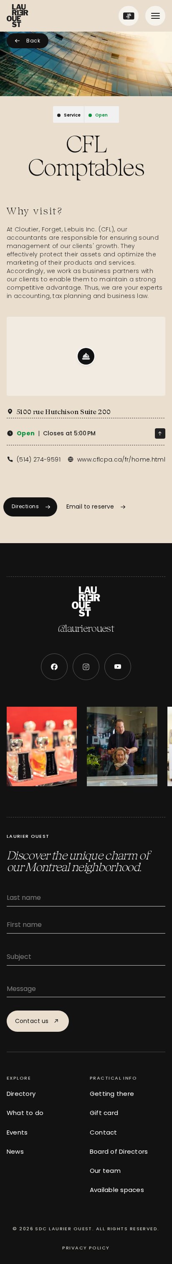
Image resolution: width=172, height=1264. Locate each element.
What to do (25, 1112)
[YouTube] (117, 666)
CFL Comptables (86, 155)
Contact (103, 1132)
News (15, 1151)
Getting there (112, 1093)
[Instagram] (86, 666)
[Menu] (155, 16)
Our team (105, 1170)
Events (17, 1132)
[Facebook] (54, 666)
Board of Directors (119, 1151)
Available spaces (117, 1189)
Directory (21, 1093)
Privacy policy (85, 1247)
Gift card (104, 1112)
